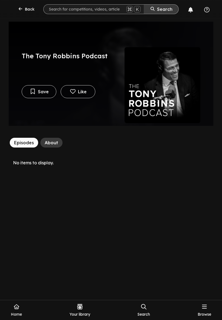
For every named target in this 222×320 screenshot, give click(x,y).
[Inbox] (190, 9)
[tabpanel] (111, 162)
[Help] (206, 9)
